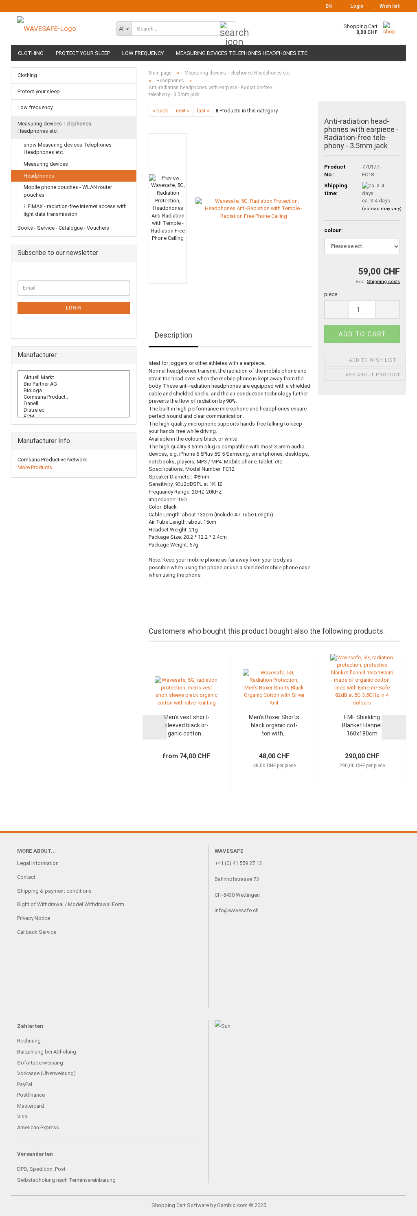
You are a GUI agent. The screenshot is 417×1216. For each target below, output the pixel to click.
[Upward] (394, 1204)
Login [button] (355, 6)
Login (74, 308)
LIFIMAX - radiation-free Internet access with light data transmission (75, 210)
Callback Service (36, 932)
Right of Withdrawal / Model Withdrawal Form (70, 904)
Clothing (31, 53)
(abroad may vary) (382, 208)
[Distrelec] (74, 410)
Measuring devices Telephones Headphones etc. (242, 53)
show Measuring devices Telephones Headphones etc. (68, 149)
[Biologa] (74, 390)
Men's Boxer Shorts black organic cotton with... (274, 725)
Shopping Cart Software (180, 1205)
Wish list (388, 6)
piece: (331, 294)
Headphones (39, 176)
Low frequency (143, 53)
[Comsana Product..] (74, 397)
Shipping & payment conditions (54, 891)
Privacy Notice (33, 918)
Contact (26, 877)
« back (160, 111)
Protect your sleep (83, 53)
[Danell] (74, 403)
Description (173, 335)
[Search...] (227, 29)
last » (203, 111)
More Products (35, 467)
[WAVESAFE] (60, 28)
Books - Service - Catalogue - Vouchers (63, 228)
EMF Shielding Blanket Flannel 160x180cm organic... (362, 726)
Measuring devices (46, 164)
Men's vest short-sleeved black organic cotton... (186, 725)
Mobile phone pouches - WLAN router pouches (68, 191)
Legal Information (38, 863)
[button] (326, 6)
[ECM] (74, 416)
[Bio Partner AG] (74, 384)
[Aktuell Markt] (74, 377)
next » (182, 111)
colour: (333, 230)
